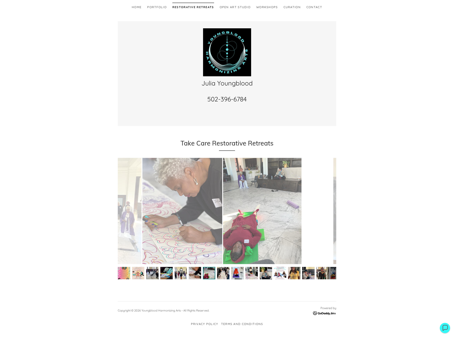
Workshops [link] (267, 7)
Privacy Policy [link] (204, 324)
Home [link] (137, 7)
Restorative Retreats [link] (193, 7)
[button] (445, 328)
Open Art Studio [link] (235, 7)
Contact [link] (314, 7)
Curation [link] (292, 7)
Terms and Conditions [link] (242, 324)
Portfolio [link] (157, 7)
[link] (227, 52)
